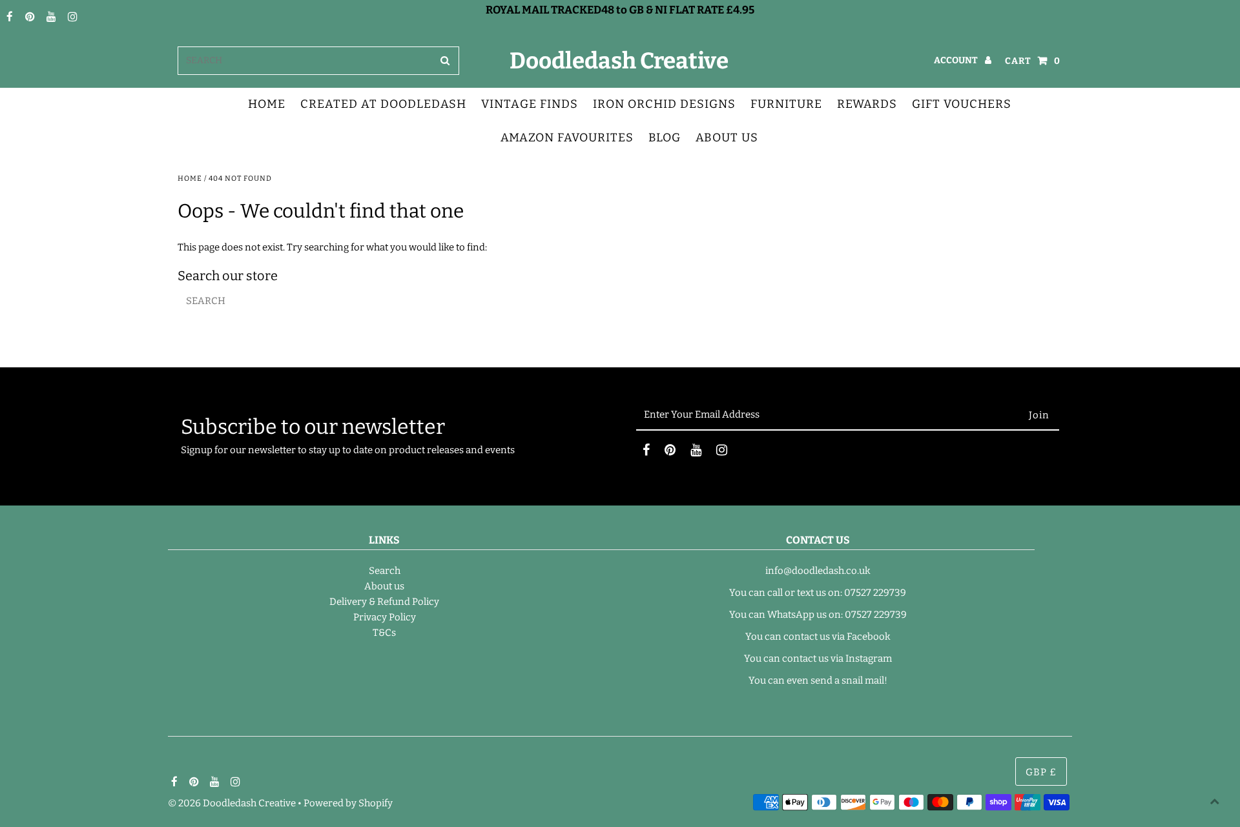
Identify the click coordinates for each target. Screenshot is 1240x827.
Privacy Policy (384, 617)
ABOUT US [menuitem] (727, 137)
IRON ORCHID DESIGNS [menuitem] (664, 104)
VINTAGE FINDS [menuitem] (529, 104)
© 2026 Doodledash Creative (232, 803)
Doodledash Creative (619, 60)
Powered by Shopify (348, 803)
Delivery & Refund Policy (384, 601)
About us (384, 586)
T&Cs (384, 632)
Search (384, 571)
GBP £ (1041, 772)
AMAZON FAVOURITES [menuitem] (567, 137)
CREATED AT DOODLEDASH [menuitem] (383, 104)
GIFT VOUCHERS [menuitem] (961, 104)
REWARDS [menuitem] (867, 104)
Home (190, 178)
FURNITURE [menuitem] (786, 104)
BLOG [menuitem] (664, 137)
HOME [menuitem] (266, 104)
